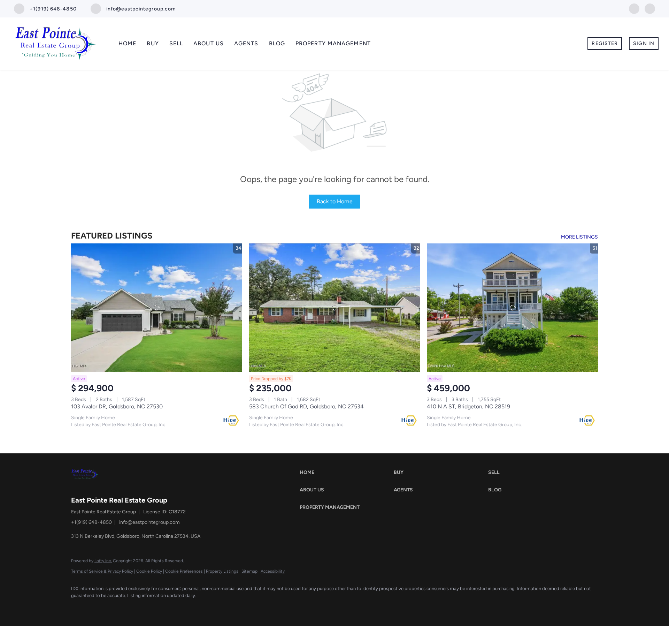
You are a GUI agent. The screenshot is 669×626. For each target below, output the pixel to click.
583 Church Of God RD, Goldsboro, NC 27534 (306, 406)
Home (127, 43)
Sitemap (249, 571)
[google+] (650, 8)
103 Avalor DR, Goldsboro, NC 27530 (117, 406)
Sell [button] (176, 43)
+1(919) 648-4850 (91, 522)
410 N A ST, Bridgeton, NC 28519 (468, 406)
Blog (277, 43)
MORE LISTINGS (579, 237)
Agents (246, 43)
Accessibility (273, 571)
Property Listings (222, 571)
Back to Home (335, 201)
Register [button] (605, 43)
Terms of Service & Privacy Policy (102, 571)
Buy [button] (153, 43)
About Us (208, 43)
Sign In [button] (643, 43)
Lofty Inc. (103, 560)
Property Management (333, 43)
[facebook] (634, 8)
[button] (345, 472)
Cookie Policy (149, 571)
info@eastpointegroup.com (149, 522)
